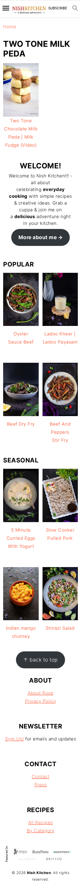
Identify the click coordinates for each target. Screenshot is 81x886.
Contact (41, 776)
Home (9, 26)
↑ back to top (40, 660)
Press (40, 784)
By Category (40, 830)
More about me (37, 237)
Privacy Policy (40, 701)
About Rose (40, 693)
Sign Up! (14, 739)
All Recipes (40, 822)
